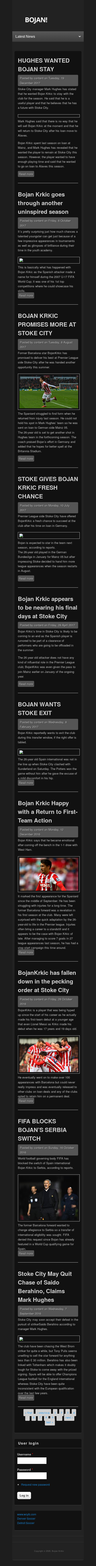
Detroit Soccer (25, 1523)
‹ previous (43, 1412)
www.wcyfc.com (26, 1514)
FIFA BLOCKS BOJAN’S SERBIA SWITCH (42, 1129)
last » (49, 1422)
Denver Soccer (26, 1518)
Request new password (35, 1484)
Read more (26, 174)
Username (25, 1454)
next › (69, 1417)
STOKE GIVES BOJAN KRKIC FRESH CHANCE (48, 487)
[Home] (48, 23)
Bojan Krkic (58, 1551)
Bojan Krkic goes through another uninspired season (43, 203)
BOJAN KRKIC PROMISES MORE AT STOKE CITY (47, 324)
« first (28, 1412)
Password (25, 1469)
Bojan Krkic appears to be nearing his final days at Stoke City (47, 607)
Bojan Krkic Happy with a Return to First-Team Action (48, 811)
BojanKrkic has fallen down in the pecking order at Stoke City (47, 981)
